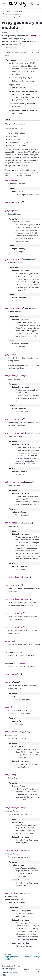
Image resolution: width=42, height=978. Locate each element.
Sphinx (15, 972)
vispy (8, 11)
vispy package (18, 11)
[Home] (3, 11)
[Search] (32, 4)
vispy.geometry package (13, 14)
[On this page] (38, 4)
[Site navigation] (4, 4)
